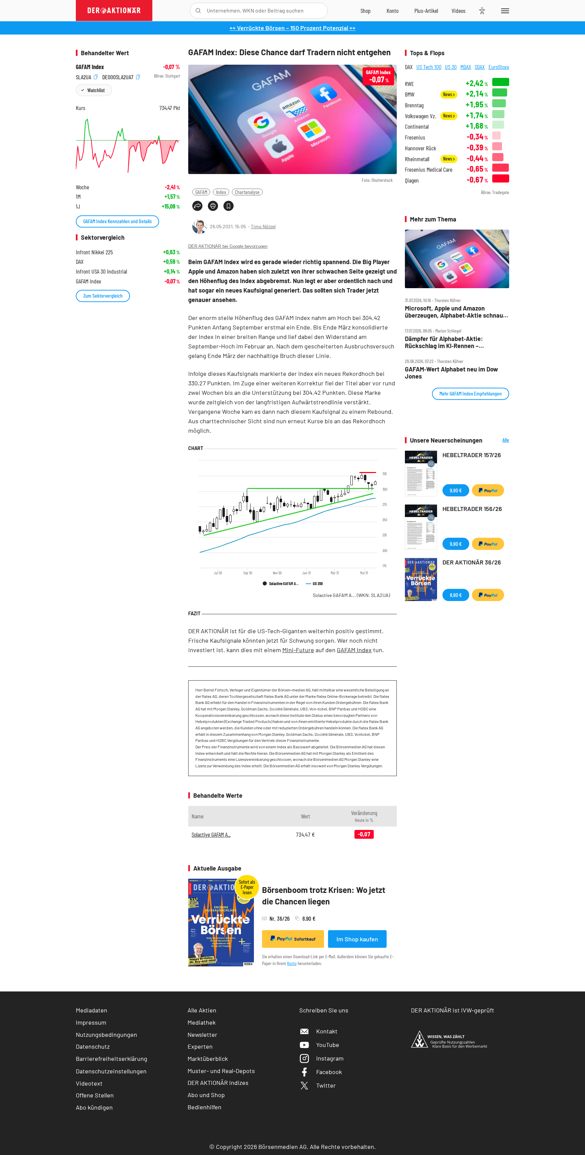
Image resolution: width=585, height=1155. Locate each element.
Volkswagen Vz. (420, 116)
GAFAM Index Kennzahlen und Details (117, 221)
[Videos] (458, 10)
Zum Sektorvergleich (103, 295)
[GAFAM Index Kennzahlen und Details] (128, 145)
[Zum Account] (392, 10)
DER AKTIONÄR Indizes (218, 1082)
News (448, 94)
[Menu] (504, 10)
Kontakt (327, 1031)
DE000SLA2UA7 (118, 76)
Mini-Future (298, 650)
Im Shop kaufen (357, 939)
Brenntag (414, 105)
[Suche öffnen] (198, 11)
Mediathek (202, 1022)
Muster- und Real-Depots (221, 1070)
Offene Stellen (95, 1095)
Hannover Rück (420, 148)
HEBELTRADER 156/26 (472, 508)
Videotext (89, 1083)
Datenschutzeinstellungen (111, 1071)
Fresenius (415, 137)
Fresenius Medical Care (428, 169)
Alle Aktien (202, 1010)
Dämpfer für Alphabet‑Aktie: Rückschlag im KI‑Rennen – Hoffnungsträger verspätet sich (448, 342)
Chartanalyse (247, 192)
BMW (409, 94)
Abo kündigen (94, 1107)
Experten (200, 1046)
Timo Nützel (263, 226)
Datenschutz (93, 1046)
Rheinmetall (417, 159)
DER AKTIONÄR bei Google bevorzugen (227, 246)
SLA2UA (84, 76)
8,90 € (456, 595)
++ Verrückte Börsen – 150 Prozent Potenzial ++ (292, 27)
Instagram (330, 1058)
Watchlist (96, 90)
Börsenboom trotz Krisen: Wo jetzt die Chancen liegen (323, 895)
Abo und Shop (206, 1094)
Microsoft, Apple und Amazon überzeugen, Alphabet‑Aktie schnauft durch (456, 312)
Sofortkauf (305, 939)
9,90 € (456, 490)
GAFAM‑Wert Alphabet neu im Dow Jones (451, 373)
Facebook (329, 1071)
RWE (409, 83)
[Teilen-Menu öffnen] (197, 206)
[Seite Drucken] (213, 206)
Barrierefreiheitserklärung (111, 1058)
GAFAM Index (354, 650)
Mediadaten (91, 1010)
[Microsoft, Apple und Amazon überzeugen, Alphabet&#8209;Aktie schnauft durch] (457, 259)
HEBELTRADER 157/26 (471, 454)
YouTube (327, 1044)
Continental (417, 126)
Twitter (326, 1085)
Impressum (91, 1022)
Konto (292, 963)
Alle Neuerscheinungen (497, 440)
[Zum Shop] (365, 10)
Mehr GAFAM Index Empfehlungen (470, 393)
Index (221, 192)
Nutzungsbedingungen (106, 1034)
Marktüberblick (208, 1058)
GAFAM (201, 192)
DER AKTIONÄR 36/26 (471, 562)
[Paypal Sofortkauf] (488, 490)
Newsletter (202, 1034)
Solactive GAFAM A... (351, 595)
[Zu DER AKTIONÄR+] (426, 10)
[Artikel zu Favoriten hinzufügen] (228, 206)
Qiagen (412, 180)
